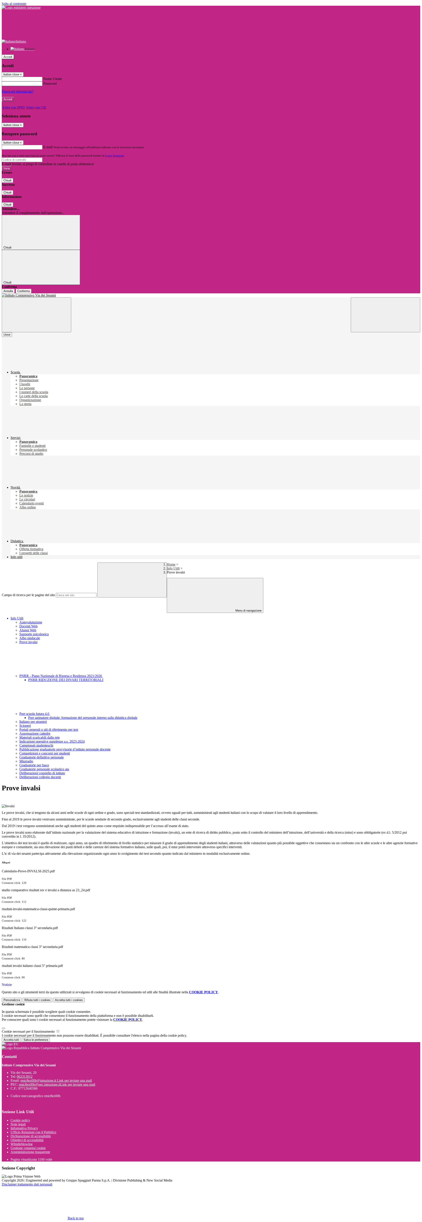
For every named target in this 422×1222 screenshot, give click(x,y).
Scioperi (25, 725)
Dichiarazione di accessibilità (31, 1136)
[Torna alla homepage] (211, 295)
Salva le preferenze (36, 1039)
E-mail (48, 147)
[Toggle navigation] (36, 314)
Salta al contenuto (14, 3)
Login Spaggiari (114, 155)
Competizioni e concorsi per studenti (44, 753)
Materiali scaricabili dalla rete (39, 737)
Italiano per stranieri (33, 721)
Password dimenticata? (17, 91)
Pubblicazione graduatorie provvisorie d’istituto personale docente (65, 749)
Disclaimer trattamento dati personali (27, 1184)
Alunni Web (27, 630)
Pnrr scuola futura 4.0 (34, 714)
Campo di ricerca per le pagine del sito (28, 595)
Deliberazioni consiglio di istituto (42, 773)
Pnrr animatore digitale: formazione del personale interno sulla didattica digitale (82, 718)
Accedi (8, 56)
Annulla (8, 291)
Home (171, 564)
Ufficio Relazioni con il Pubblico (33, 1132)
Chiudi (7, 180)
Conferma (23, 291)
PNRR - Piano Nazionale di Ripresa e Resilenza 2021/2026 (61, 676)
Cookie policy (20, 1120)
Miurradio (26, 761)
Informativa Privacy (24, 1128)
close (7, 334)
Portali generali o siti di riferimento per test (48, 729)
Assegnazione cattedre (34, 733)
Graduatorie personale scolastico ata (44, 769)
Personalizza (12, 1000)
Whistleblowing (22, 1144)
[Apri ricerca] (385, 314)
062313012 (25, 1076)
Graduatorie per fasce (34, 765)
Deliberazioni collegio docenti (40, 777)
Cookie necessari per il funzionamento (29, 1031)
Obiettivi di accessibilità (27, 1140)
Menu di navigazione (248, 610)
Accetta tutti (69, 1000)
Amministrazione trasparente (30, 1152)
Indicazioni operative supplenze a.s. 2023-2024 (52, 741)
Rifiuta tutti (37, 1000)
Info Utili (173, 568)
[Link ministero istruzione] (21, 7)
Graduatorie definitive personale (41, 757)
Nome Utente (52, 79)
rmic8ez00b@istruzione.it (56, 1080)
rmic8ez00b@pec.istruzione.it (57, 1084)
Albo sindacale (29, 638)
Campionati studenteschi (36, 745)
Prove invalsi (28, 642)
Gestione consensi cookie (28, 1148)
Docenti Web (28, 626)
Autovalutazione (30, 622)
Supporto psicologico (34, 634)
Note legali (18, 1124)
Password (50, 83)
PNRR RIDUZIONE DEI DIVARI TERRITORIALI (65, 680)
